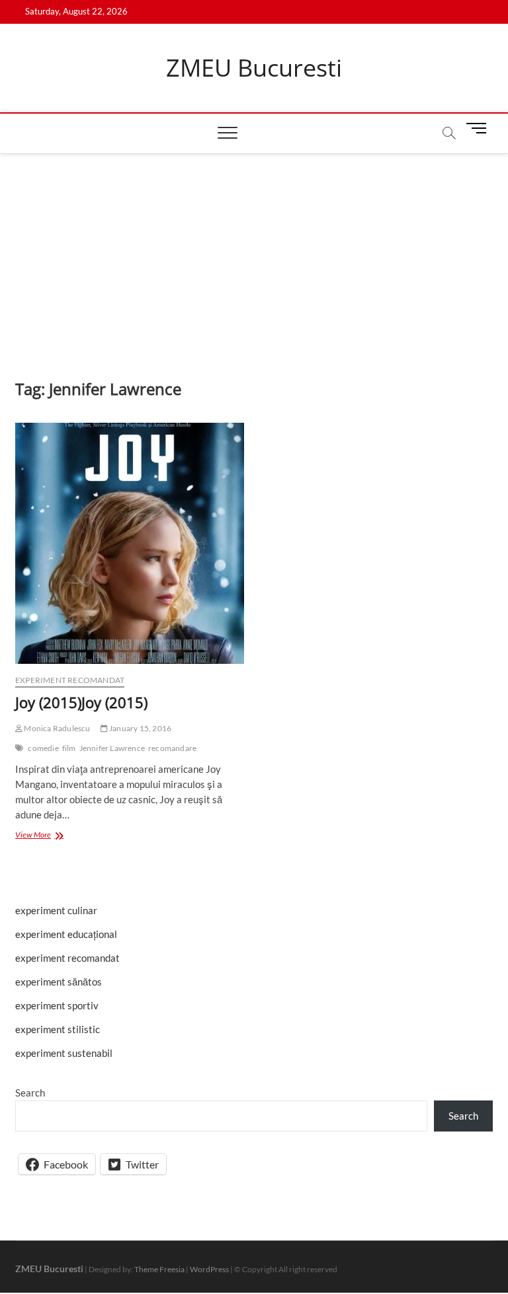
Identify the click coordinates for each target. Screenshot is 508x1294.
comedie (43, 748)
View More (49, 836)
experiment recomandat (69, 680)
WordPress (209, 1269)
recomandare (172, 748)
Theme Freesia (159, 1269)
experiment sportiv (57, 1005)
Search (30, 1092)
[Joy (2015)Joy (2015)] (129, 543)
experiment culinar (56, 910)
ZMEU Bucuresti (254, 68)
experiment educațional (66, 934)
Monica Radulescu (56, 728)
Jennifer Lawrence (112, 748)
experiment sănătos (58, 982)
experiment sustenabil (63, 1053)
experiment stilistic (57, 1029)
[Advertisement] (254, 253)
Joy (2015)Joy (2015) (81, 702)
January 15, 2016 (139, 728)
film (69, 748)
